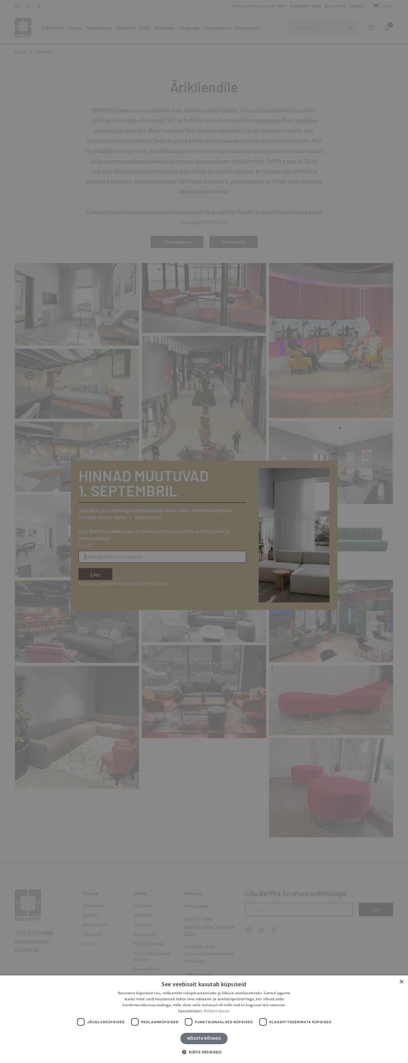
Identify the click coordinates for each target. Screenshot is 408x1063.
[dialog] (204, 531)
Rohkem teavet (217, 1010)
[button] (204, 1052)
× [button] (401, 982)
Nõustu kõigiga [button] (204, 1038)
